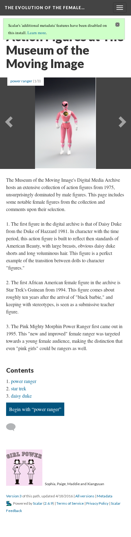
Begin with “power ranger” (35, 409)
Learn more (36, 32)
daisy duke (21, 395)
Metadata (104, 496)
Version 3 (14, 496)
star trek (18, 388)
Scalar (38, 503)
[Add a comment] (13, 427)
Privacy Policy (97, 503)
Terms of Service (70, 503)
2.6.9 (48, 503)
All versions (84, 496)
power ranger (21, 81)
